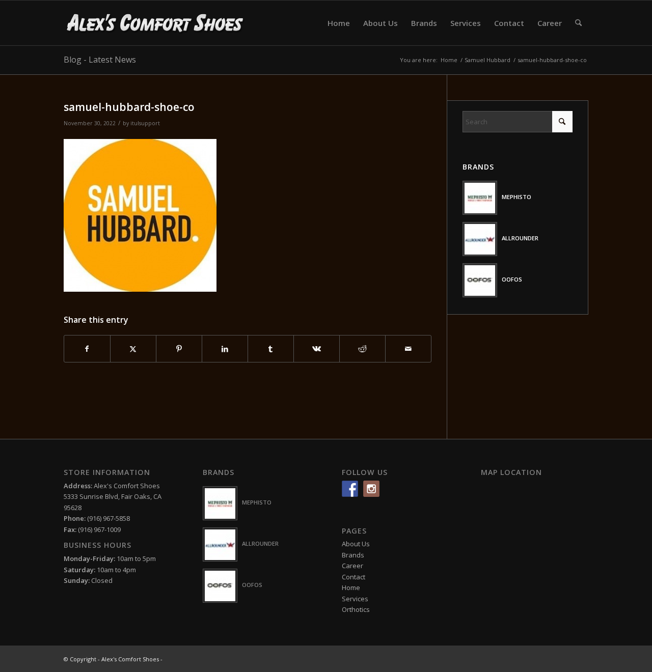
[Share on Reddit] (362, 348)
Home (351, 587)
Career (352, 565)
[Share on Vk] (316, 348)
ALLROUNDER (520, 238)
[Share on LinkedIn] (225, 348)
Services (355, 598)
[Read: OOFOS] (480, 280)
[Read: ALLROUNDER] (480, 239)
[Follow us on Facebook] (350, 489)
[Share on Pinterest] (179, 348)
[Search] (578, 23)
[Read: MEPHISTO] (480, 198)
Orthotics (356, 609)
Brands (353, 554)
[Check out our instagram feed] (371, 489)
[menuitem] (339, 23)
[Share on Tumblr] (270, 348)
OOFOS (512, 279)
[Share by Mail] (408, 348)
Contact (353, 576)
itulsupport (145, 123)
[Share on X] (133, 348)
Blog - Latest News (100, 59)
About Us (356, 543)
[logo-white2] (156, 23)
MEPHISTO (516, 197)
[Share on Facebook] (87, 348)
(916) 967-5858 (108, 518)
